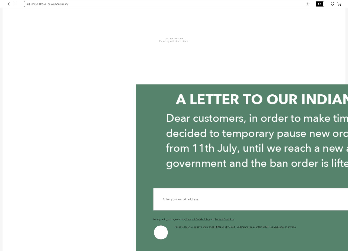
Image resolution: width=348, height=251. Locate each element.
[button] (9, 4)
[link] (332, 4)
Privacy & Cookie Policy (61, 219)
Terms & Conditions (88, 219)
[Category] (15, 4)
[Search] (319, 4)
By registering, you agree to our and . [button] (58, 219)
